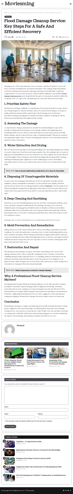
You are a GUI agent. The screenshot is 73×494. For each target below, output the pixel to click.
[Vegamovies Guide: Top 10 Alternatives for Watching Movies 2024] (9, 469)
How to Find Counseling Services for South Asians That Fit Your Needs (36, 220)
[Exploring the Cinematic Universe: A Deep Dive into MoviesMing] (9, 452)
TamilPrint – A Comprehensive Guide (29, 442)
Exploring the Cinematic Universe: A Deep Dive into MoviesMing (38, 450)
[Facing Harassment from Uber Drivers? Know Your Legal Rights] (36, 352)
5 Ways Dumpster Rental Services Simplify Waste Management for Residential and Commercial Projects (14, 363)
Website (40, 414)
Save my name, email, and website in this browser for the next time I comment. (29, 421)
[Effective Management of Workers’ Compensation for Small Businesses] (9, 477)
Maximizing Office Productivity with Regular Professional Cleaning (58, 362)
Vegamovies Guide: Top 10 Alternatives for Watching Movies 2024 (38, 467)
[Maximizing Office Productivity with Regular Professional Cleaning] (59, 352)
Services (13, 13)
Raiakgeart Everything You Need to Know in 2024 (33, 458)
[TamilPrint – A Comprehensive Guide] (9, 444)
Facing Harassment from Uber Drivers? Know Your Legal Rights (36, 362)
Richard (10, 37)
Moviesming (30, 490)
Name (6, 407)
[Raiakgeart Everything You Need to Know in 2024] (9, 461)
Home (7, 13)
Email (6, 414)
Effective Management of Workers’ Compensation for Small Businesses (41, 475)
